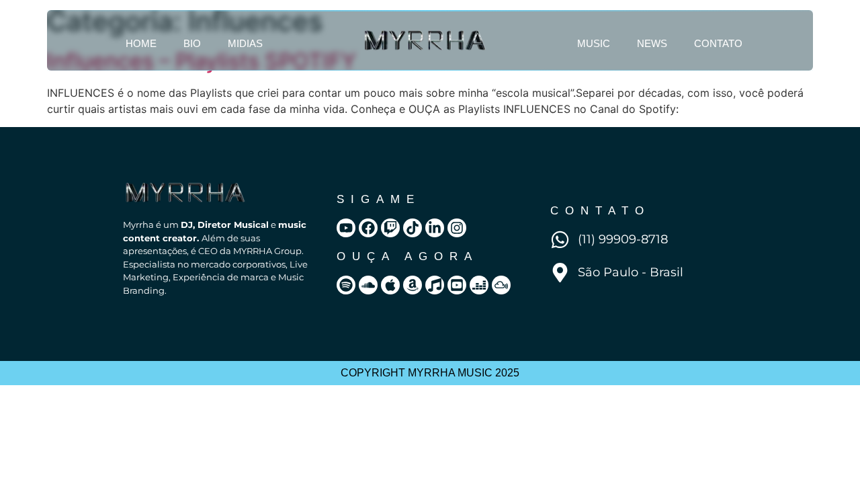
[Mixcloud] (501, 285)
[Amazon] (412, 285)
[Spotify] (346, 285)
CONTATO (718, 43)
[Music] (434, 285)
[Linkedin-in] (434, 227)
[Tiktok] (412, 227)
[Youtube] (346, 227)
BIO (192, 43)
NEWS (652, 43)
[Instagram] (456, 227)
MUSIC (593, 43)
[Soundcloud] (368, 285)
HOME (141, 43)
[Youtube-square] (456, 285)
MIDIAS (245, 43)
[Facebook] (368, 227)
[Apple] (390, 285)
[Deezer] (479, 285)
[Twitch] (390, 227)
